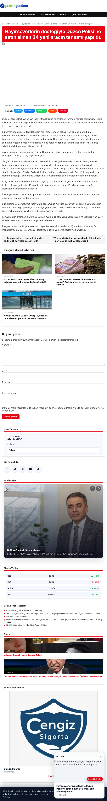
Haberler (6, 24)
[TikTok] (38, 469)
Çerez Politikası (79, 14)
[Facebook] (7, 469)
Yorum (6, 344)
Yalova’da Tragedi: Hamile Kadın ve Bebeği (24, 610)
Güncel (15, 24)
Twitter (18, 111)
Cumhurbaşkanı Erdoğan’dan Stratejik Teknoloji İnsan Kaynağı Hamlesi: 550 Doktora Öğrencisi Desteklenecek (53, 613)
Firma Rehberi (48, 14)
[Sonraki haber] (98, 488)
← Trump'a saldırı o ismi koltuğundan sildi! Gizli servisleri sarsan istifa (23, 239)
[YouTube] (30, 469)
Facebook (29, 111)
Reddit (52, 111)
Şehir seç (11, 444)
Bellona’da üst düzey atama (17, 616)
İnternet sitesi (9, 393)
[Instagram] (23, 469)
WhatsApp (42, 111)
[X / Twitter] (15, 469)
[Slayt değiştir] (48, 776)
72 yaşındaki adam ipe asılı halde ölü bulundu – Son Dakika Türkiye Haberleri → (77, 239)
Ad (4, 371)
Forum (63, 14)
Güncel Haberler (28, 14)
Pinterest (62, 111)
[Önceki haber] (92, 488)
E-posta (7, 382)
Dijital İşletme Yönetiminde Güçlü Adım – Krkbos (26, 625)
